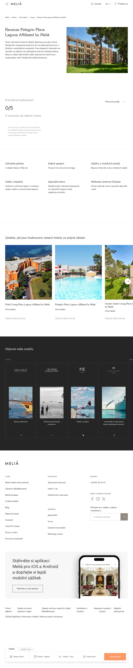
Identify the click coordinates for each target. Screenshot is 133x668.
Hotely (14, 17)
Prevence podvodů (14, 538)
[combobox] (108, 4)
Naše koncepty (12, 513)
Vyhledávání (115, 656)
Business (52, 509)
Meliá (7, 17)
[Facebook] (92, 499)
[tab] (11, 648)
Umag (32, 17)
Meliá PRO (52, 515)
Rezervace (52, 476)
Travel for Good (12, 526)
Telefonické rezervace (58, 495)
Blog (7, 507)
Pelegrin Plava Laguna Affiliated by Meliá (51, 17)
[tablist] (66, 648)
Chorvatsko (23, 17)
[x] (103, 499)
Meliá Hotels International (17, 482)
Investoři (9, 520)
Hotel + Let (53, 488)
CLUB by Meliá (11, 501)
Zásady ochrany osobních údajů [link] (24, 610)
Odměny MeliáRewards (15, 488)
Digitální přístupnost (119, 610)
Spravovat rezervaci (57, 482)
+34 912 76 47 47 (97, 482)
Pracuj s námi (11, 532)
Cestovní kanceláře (56, 527)
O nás (7, 476)
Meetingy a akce (55, 534)
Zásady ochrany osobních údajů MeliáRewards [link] (56, 610)
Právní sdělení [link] (8, 610)
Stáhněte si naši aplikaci (28, 588)
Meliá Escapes (11, 495)
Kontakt (94, 476)
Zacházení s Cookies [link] (82, 610)
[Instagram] (98, 499)
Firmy (50, 521)
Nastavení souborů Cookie (102, 610)
